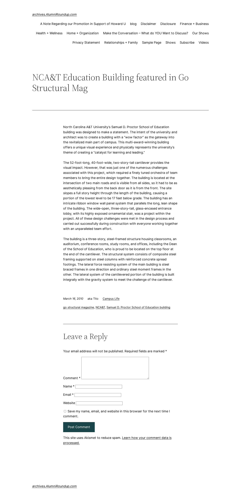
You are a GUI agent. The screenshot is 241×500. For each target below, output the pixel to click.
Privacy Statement (86, 42)
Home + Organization (83, 33)
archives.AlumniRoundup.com (54, 14)
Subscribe (187, 42)
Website (69, 403)
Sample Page (151, 42)
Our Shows (200, 33)
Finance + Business (194, 24)
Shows (170, 42)
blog (133, 24)
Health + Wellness (49, 33)
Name (68, 386)
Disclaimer (148, 24)
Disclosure (168, 24)
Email (68, 394)
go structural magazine (78, 307)
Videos (204, 42)
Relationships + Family (121, 42)
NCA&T (100, 307)
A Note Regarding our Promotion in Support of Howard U (83, 24)
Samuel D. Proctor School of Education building (138, 307)
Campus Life (111, 298)
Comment (71, 378)
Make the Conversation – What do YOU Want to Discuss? (145, 33)
